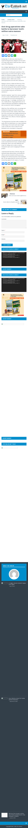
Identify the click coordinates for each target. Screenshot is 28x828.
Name (3, 230)
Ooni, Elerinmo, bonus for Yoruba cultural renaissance (17, 699)
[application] (14, 259)
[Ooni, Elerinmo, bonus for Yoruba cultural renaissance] (4, 809)
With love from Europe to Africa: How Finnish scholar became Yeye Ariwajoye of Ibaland (17, 815)
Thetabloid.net (13, 35)
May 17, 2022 (5, 35)
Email (2, 234)
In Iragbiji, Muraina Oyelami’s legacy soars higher (17, 583)
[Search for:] (14, 15)
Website (3, 239)
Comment (3, 219)
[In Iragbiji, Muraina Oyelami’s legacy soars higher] (4, 693)
